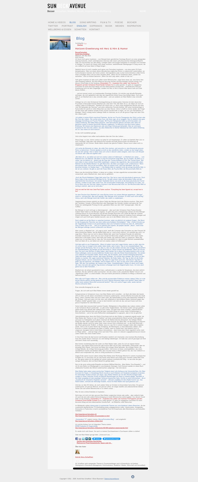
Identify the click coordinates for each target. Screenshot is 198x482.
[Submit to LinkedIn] (86, 439)
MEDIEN (119, 26)
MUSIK (108, 26)
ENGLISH (82, 26)
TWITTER (53, 26)
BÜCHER (132, 22)
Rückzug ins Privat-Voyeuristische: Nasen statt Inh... (94, 443)
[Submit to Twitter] (83, 439)
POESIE (119, 22)
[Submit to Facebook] (76, 439)
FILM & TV (105, 22)
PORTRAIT (67, 26)
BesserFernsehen (81, 52)
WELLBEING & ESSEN (59, 29)
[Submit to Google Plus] (80, 439)
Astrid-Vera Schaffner (82, 54)
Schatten (80, 29)
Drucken (80, 45)
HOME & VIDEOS (57, 22)
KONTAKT (94, 29)
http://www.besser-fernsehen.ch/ (86, 414)
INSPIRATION (134, 26)
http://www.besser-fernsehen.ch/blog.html (89, 421)
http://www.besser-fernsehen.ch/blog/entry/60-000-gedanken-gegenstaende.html (101, 428)
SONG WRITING (88, 22)
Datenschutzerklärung (111, 479)
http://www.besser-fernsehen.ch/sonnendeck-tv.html (92, 416)
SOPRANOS (96, 26)
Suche (143, 11)
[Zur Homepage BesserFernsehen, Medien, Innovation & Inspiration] (79, 12)
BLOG (73, 22)
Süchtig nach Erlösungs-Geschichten (89, 441)
